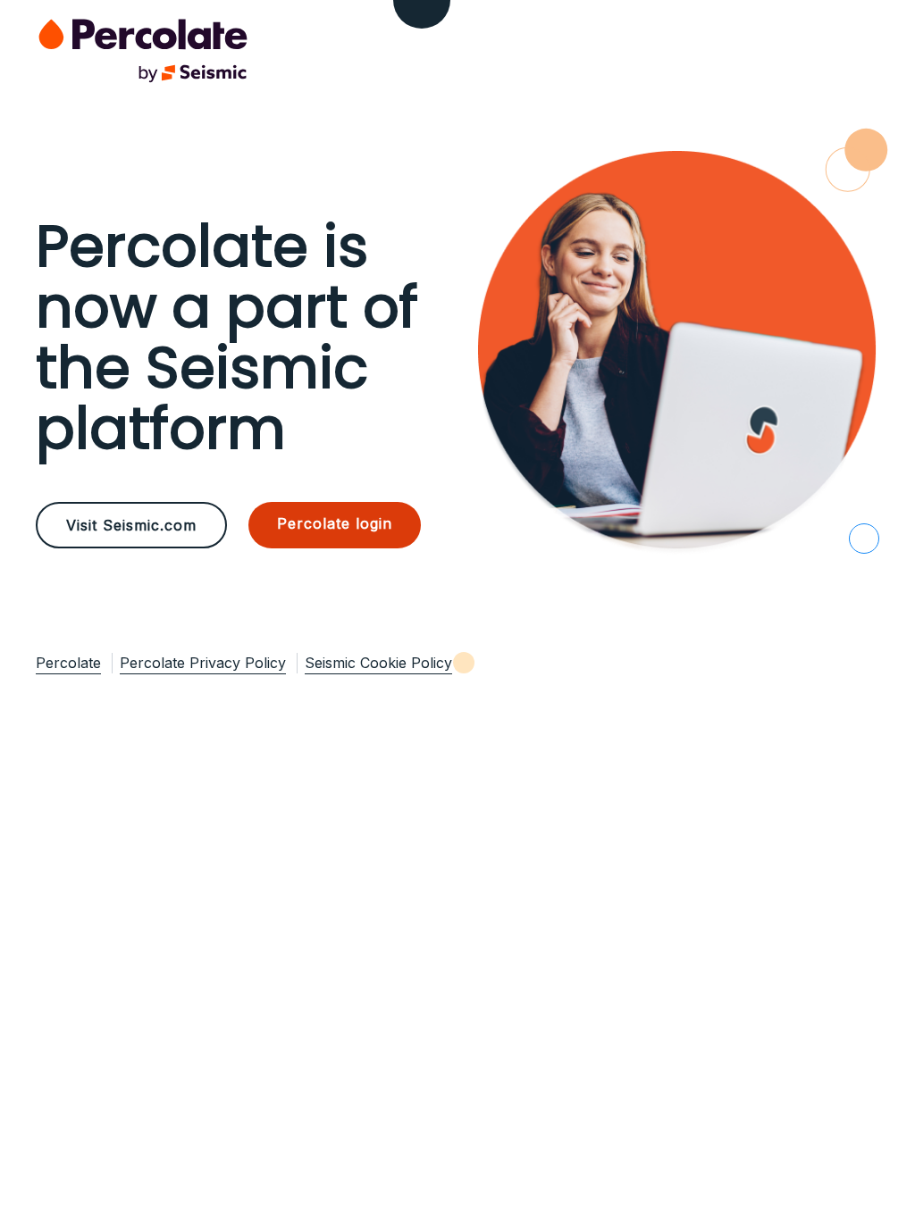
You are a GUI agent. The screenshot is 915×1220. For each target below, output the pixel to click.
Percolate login (334, 523)
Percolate (68, 663)
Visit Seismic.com (131, 525)
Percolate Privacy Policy (203, 663)
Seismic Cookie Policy (378, 663)
